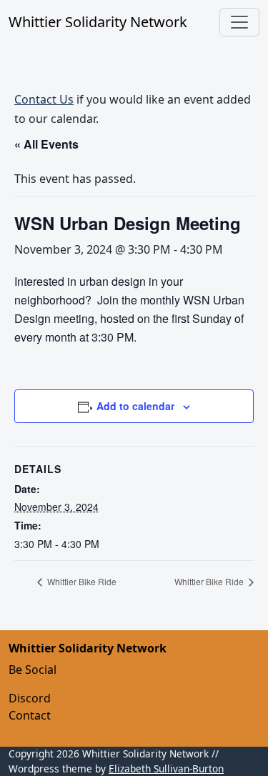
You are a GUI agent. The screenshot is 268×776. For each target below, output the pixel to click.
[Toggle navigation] (239, 22)
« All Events (46, 144)
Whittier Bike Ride (80, 581)
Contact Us (44, 99)
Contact (30, 715)
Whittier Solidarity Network (98, 21)
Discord (30, 698)
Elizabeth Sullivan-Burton (166, 768)
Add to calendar (135, 406)
